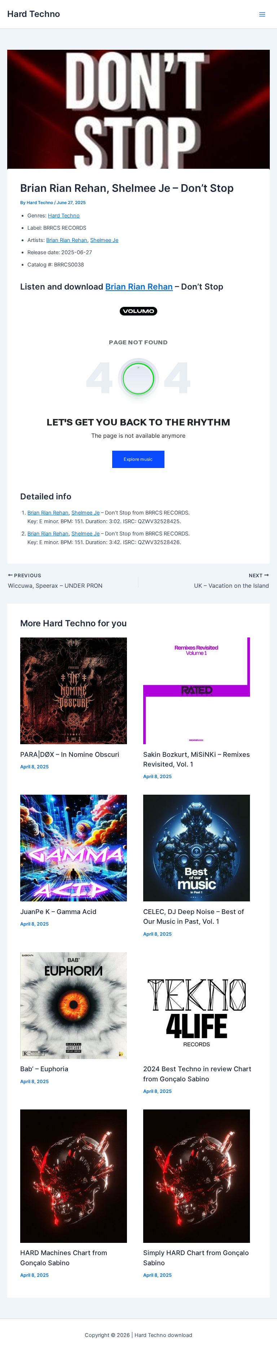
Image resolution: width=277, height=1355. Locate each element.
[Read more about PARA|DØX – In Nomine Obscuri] (73, 690)
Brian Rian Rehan (66, 240)
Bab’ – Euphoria (44, 1069)
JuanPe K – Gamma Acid (58, 911)
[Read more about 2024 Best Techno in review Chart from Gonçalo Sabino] (196, 1005)
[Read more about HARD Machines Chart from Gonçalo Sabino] (73, 1176)
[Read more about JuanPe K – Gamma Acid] (73, 847)
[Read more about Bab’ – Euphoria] (73, 1005)
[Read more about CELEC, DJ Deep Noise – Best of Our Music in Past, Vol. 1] (196, 847)
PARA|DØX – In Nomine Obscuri (69, 754)
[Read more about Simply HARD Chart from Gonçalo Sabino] (196, 1176)
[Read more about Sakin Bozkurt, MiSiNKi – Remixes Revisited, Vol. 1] (196, 690)
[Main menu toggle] (262, 14)
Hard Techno (33, 14)
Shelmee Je (104, 240)
